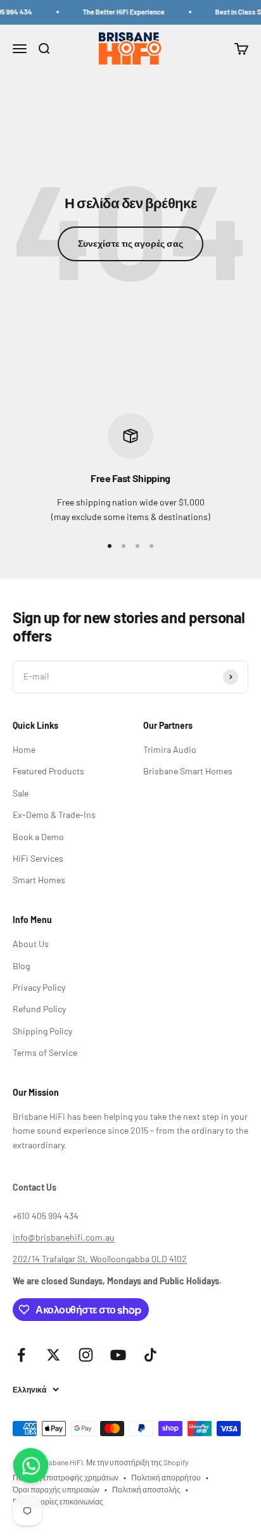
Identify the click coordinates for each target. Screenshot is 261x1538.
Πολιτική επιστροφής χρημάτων (65, 1477)
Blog (21, 965)
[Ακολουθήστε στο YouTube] (118, 1354)
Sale (21, 793)
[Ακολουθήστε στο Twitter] (53, 1354)
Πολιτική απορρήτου (166, 1477)
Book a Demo (38, 836)
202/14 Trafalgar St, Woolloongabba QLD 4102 (100, 1258)
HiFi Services (38, 858)
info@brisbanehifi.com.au (64, 1237)
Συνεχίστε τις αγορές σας (130, 243)
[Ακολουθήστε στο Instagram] (85, 1354)
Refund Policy (39, 1008)
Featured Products (48, 771)
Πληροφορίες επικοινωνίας (58, 1501)
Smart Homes (39, 879)
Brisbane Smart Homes (187, 771)
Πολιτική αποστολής (146, 1489)
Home (24, 749)
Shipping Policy (42, 1031)
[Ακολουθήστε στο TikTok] (150, 1354)
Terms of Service (45, 1052)
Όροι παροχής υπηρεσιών (56, 1489)
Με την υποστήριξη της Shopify (137, 1462)
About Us (31, 943)
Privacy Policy (39, 987)
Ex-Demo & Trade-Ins (54, 814)
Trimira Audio (169, 749)
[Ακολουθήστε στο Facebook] (21, 1354)
